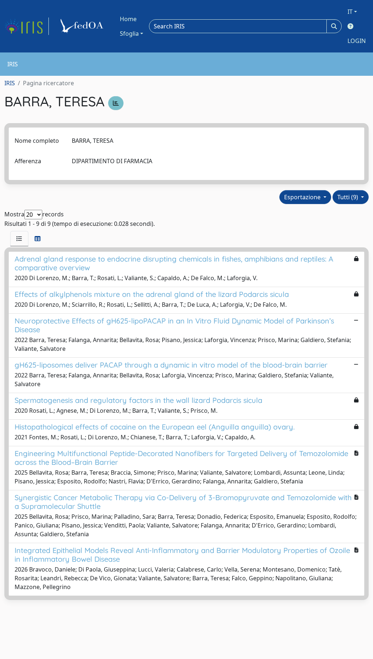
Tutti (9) (348, 197)
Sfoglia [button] (129, 34)
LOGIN (357, 41)
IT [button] (350, 12)
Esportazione (303, 197)
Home (128, 19)
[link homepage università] (83, 26)
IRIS (9, 83)
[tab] (19, 238)
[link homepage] (26, 26)
